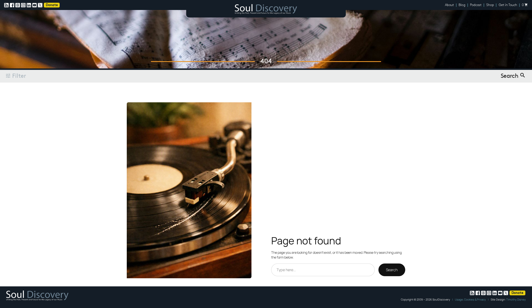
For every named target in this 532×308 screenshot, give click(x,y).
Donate (52, 5)
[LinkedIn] (29, 5)
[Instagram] (24, 5)
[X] (40, 5)
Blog (462, 5)
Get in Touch (508, 5)
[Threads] (18, 5)
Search (392, 269)
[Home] (266, 9)
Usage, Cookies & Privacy (470, 299)
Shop (490, 5)
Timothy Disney (516, 299)
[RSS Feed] (7, 5)
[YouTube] (35, 5)
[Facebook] (12, 5)
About (449, 5)
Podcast (476, 5)
